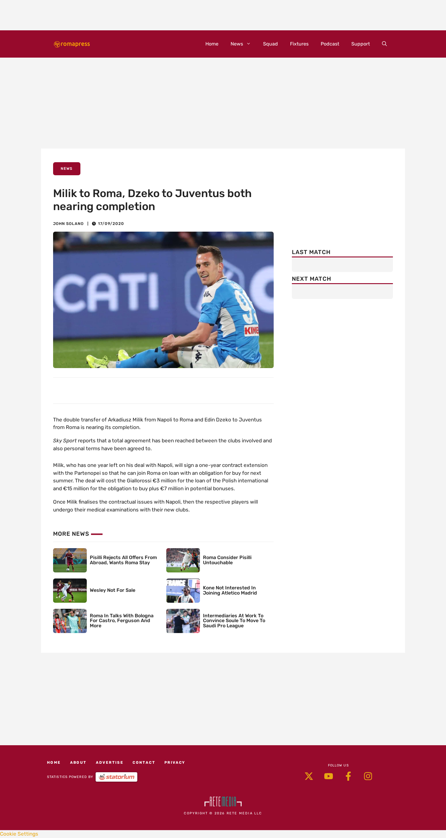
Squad (270, 44)
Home (211, 44)
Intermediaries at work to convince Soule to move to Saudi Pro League (234, 621)
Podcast (330, 44)
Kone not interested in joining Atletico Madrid (230, 590)
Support (360, 44)
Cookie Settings (19, 834)
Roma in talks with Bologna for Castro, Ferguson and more (122, 621)
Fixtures (299, 44)
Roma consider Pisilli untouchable (227, 560)
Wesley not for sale (112, 590)
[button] (384, 44)
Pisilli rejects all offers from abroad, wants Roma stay (123, 560)
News (237, 44)
